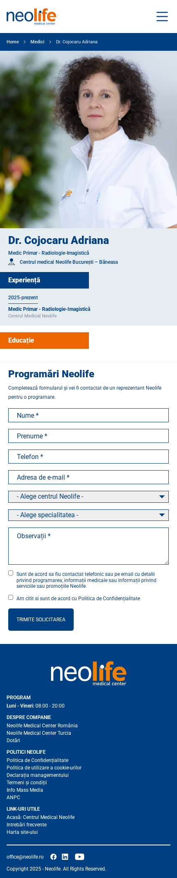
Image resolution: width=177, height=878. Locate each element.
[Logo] (88, 673)
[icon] (53, 857)
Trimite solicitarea (40, 619)
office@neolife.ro (25, 857)
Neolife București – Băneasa (87, 262)
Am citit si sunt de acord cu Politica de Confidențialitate (78, 598)
